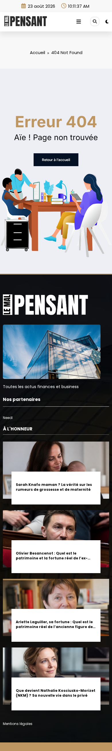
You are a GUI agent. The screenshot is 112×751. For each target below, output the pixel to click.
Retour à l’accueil (56, 160)
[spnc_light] (107, 22)
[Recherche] (94, 21)
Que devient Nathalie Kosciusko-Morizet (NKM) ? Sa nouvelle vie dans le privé (55, 693)
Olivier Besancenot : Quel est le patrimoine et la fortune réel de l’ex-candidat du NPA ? (52, 556)
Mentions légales (17, 723)
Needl (8, 417)
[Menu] (78, 22)
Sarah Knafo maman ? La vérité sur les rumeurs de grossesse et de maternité (54, 487)
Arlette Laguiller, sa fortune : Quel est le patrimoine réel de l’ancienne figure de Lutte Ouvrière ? (54, 624)
